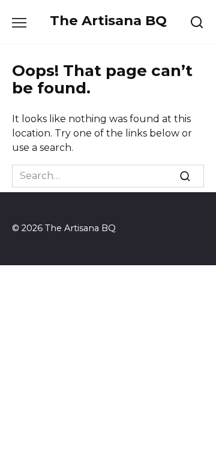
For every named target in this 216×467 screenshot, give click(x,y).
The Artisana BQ (108, 20)
